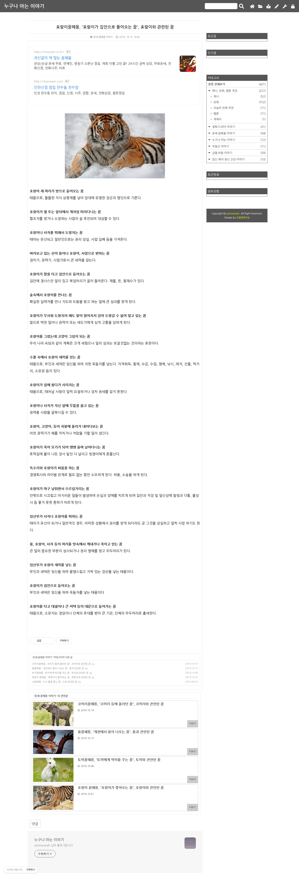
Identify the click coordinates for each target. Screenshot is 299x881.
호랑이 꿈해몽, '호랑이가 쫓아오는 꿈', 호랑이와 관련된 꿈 (61, 677)
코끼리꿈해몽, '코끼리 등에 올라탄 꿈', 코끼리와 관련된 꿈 (61, 664)
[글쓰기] (277, 6)
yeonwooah (232, 213)
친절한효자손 (243, 217)
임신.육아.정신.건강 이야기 (238, 159)
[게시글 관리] (50, 641)
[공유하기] (45, 641)
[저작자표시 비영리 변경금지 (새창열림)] (77, 640)
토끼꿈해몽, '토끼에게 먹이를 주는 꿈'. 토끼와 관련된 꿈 (60, 673)
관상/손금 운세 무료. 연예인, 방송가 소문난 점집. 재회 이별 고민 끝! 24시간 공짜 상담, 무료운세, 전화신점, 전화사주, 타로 (102, 66)
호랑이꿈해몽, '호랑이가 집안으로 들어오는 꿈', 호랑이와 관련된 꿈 (115, 27)
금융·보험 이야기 (238, 152)
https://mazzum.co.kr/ (49, 51)
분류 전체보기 (237, 84)
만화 (239, 102)
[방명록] (268, 6)
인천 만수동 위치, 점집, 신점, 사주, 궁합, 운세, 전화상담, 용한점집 (79, 93)
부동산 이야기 (238, 146)
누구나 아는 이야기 (24, 6)
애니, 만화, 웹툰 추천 (238, 90)
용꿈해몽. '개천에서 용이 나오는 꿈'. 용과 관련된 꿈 (58, 668)
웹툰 (239, 113)
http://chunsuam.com (48, 81)
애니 (239, 96)
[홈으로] (252, 6)
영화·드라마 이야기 (238, 126)
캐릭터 (239, 119)
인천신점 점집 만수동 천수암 (56, 87)
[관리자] (285, 6)
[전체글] (260, 6)
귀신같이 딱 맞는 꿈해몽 (53, 58)
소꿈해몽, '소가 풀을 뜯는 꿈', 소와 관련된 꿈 (54, 682)
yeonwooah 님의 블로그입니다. (53, 845)
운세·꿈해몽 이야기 (103, 37)
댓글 (35, 823)
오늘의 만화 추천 (239, 107)
